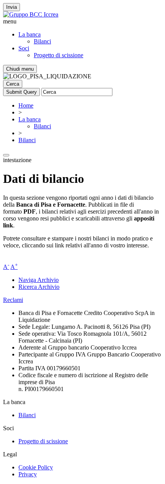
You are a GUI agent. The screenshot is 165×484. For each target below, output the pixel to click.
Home (25, 105)
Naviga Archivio (38, 280)
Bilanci (42, 41)
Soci (23, 48)
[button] (82, 21)
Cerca (12, 84)
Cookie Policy (35, 467)
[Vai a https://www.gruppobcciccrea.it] (30, 14)
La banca (29, 34)
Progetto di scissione (58, 55)
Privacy (27, 474)
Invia (11, 7)
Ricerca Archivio (38, 286)
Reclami (13, 300)
